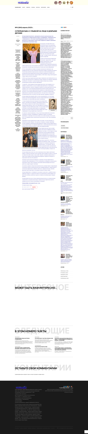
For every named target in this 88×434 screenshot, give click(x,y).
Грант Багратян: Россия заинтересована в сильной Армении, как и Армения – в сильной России (67, 199)
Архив (48, 7)
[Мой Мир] (64, 27)
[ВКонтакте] (61, 27)
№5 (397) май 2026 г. (64, 276)
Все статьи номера (64, 127)
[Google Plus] (65, 27)
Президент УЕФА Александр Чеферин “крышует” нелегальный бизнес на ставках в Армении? (18, 66)
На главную (17, 428)
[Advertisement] (44, 17)
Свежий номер (18, 7)
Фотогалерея (43, 7)
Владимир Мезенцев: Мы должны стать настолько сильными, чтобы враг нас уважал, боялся (18, 84)
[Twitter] (62, 27)
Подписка (28, 7)
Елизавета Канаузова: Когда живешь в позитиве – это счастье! (69, 256)
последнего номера (37, 374)
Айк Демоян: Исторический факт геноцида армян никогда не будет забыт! (18, 57)
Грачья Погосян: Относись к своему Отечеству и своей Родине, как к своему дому (67, 178)
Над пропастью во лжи (17, 129)
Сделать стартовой (23, 428)
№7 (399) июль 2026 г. (64, 272)
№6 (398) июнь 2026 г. (64, 274)
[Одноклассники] (63, 27)
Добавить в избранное (32, 428)
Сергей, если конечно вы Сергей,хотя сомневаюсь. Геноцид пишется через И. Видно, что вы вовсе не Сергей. (66, 37)
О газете (23, 7)
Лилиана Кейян (18, 41)
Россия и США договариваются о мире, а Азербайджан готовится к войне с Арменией (64, 339)
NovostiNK (63, 125)
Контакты (38, 7)
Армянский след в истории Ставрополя (22, 339)
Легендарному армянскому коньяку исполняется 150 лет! (23, 348)
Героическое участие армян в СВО (17, 51)
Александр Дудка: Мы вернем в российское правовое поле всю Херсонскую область (67, 212)
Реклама (33, 7)
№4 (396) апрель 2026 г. (65, 278)
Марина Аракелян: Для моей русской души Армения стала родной (69, 224)
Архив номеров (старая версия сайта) (43, 428)
